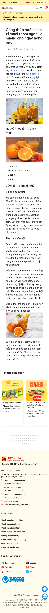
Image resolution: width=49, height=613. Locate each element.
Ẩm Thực (19, 49)
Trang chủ (8, 13)
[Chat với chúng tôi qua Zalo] (45, 596)
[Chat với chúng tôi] (45, 589)
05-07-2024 (30, 49)
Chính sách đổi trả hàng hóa (13, 532)
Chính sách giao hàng (10, 524)
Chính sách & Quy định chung (13, 540)
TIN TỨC (19, 13)
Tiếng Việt (43, 2)
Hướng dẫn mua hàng (10, 536)
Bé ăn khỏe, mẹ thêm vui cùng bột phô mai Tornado (36, 405)
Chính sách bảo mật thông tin (13, 520)
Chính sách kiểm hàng (10, 547)
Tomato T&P (17, 70)
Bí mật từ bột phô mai (12, 403)
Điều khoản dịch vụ (9, 543)
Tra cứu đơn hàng (11, 2)
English (31, 2)
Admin (10, 49)
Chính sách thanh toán (10, 528)
